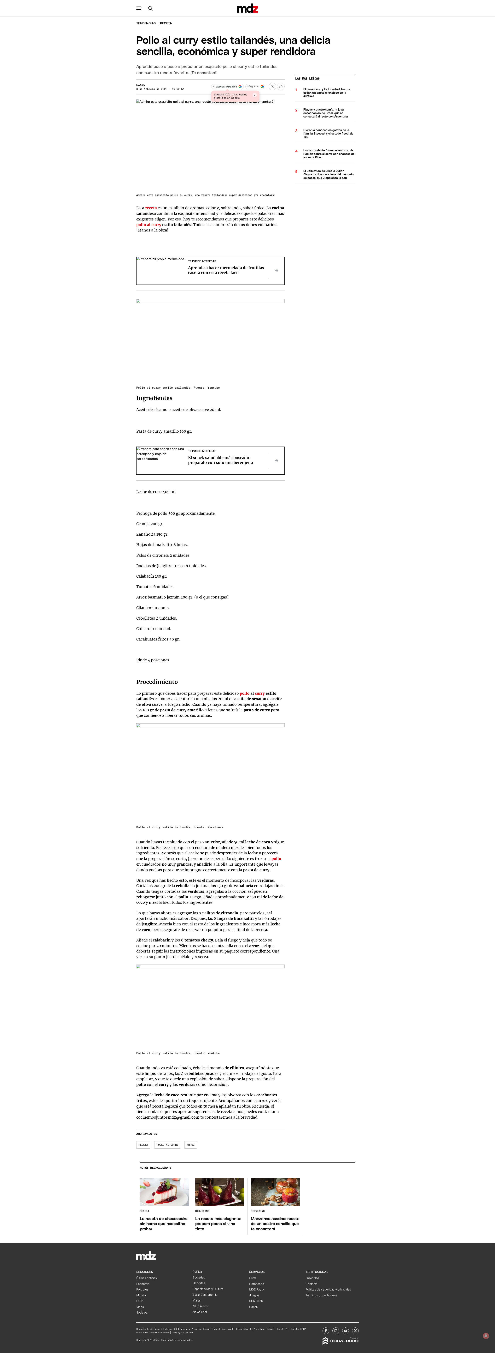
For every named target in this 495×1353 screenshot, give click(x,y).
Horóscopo (256, 1284)
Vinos (140, 1307)
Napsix (140, 85)
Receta (143, 1145)
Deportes (199, 1283)
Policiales (142, 1289)
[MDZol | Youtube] (345, 1331)
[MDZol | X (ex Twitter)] (355, 1331)
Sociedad (199, 1277)
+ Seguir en (253, 86)
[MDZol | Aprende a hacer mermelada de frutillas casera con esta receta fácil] (276, 270)
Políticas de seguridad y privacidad (328, 1289)
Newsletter (200, 1312)
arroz (191, 1145)
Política (197, 1271)
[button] (138, 8)
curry (260, 693)
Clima (253, 1278)
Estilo (139, 1301)
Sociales (141, 1312)
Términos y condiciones (321, 1295)
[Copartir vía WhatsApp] (272, 86)
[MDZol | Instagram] (336, 1331)
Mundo (141, 1295)
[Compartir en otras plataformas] (280, 86)
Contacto (311, 1284)
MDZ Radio (256, 1289)
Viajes (197, 1300)
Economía (142, 1284)
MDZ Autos (200, 1306)
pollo (244, 693)
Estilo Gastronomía (205, 1294)
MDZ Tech (256, 1301)
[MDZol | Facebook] (326, 1331)
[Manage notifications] (486, 1336)
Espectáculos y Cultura (208, 1289)
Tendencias (146, 23)
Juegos (254, 1295)
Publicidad (312, 1278)
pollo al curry (167, 1145)
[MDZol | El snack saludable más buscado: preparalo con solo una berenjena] (276, 460)
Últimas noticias (146, 1278)
